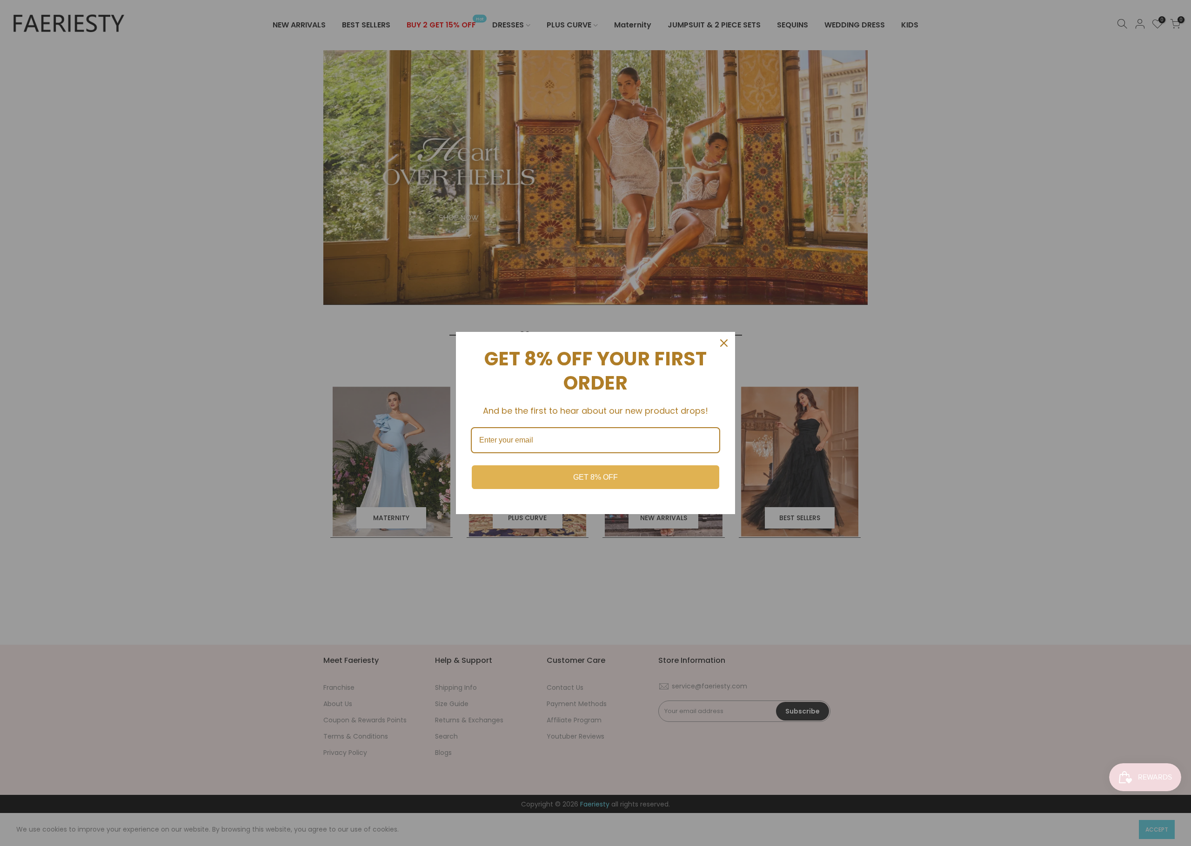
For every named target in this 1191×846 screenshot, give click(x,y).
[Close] (724, 343)
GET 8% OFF (595, 477)
